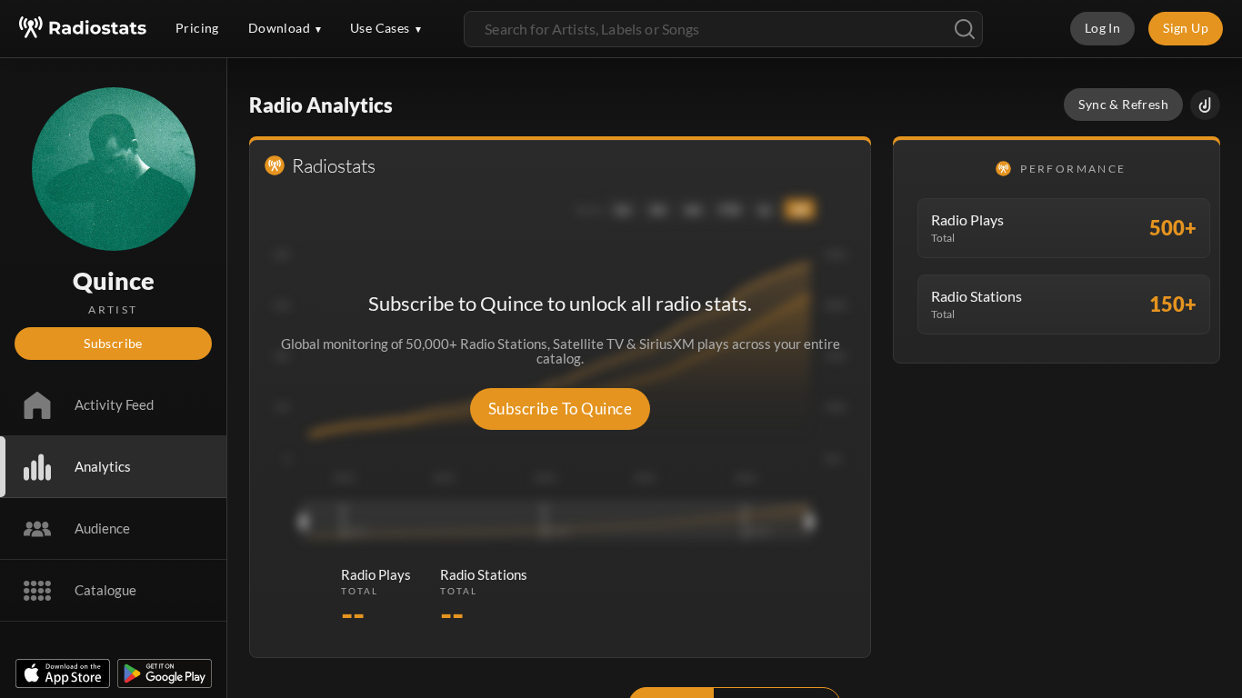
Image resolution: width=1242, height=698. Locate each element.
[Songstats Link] (1205, 105)
